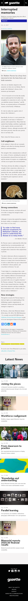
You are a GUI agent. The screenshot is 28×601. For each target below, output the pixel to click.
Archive (14, 589)
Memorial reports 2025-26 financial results (10, 543)
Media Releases (14, 595)
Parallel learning (9, 510)
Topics (3, 342)
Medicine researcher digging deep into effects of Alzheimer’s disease (13, 17)
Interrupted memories (9, 11)
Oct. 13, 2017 (5, 25)
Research (22, 344)
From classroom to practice (11, 447)
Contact (14, 591)
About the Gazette (14, 587)
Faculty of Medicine (15, 344)
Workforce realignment (13, 416)
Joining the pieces (11, 384)
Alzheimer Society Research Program (11, 317)
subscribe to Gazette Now (8, 351)
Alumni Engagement (5, 344)
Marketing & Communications (14, 593)
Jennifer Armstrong (11, 70)
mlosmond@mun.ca (5, 334)
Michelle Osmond (7, 28)
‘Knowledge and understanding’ (10, 479)
